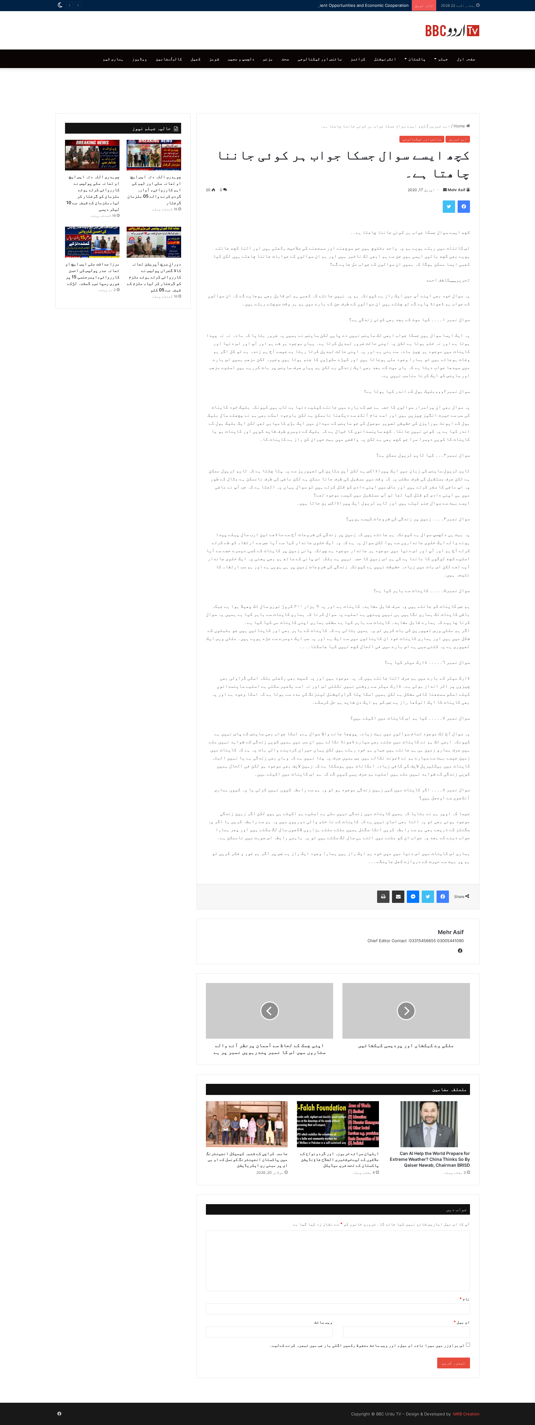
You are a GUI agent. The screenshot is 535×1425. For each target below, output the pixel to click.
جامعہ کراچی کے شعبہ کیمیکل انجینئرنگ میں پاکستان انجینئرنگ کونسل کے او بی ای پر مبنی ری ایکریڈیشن (247, 1159)
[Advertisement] (267, 89)
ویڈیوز (139, 58)
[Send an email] (445, 189)
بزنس (268, 58)
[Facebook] (464, 206)
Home (460, 125)
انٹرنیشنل (385, 58)
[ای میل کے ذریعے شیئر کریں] (398, 897)
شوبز (214, 58)
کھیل (196, 58)
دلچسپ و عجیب (241, 58)
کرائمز (357, 58)
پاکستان (417, 58)
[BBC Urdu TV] (452, 30)
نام (464, 1298)
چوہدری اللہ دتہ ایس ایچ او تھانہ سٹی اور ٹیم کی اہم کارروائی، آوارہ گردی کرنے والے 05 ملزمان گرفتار (154, 189)
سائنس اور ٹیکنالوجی (320, 58)
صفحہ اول (466, 58)
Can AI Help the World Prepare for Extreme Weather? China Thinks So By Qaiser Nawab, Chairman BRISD (430, 1159)
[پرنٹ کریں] (383, 897)
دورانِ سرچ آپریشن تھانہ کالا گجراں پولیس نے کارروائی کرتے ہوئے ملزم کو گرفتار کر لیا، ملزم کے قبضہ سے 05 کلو (154, 276)
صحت (285, 58)
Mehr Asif (456, 189)
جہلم (443, 58)
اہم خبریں (439, 125)
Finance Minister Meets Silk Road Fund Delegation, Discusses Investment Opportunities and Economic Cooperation (297, 5)
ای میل (462, 1322)
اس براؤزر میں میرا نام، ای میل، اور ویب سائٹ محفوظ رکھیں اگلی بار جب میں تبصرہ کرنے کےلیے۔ (367, 1345)
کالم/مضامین (169, 58)
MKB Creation (466, 1413)
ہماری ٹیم (113, 58)
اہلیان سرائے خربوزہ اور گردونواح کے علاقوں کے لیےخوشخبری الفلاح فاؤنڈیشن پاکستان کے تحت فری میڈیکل (339, 1159)
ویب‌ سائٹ (323, 1322)
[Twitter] (449, 206)
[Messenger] (413, 897)
